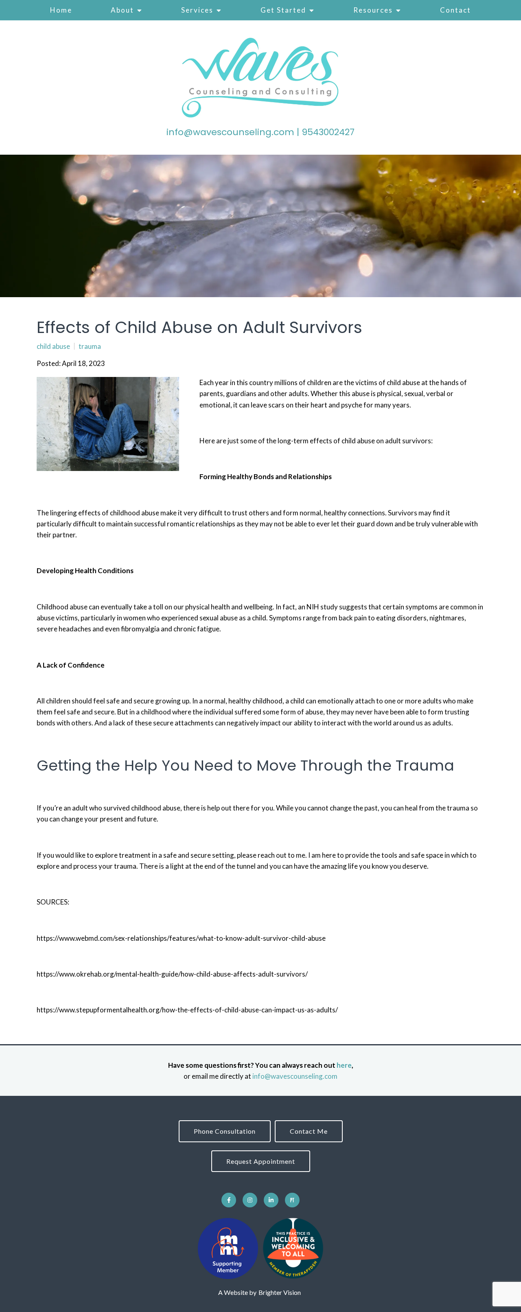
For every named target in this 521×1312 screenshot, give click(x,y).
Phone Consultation (225, 1131)
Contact (455, 10)
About (122, 10)
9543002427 (328, 132)
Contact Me (309, 1131)
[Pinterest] (292, 1200)
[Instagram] (250, 1200)
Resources (373, 10)
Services (197, 10)
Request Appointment (260, 1161)
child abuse (53, 346)
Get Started (283, 10)
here (344, 1065)
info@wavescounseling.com (230, 132)
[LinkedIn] (271, 1200)
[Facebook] (228, 1200)
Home (61, 10)
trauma (90, 346)
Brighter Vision (279, 1292)
